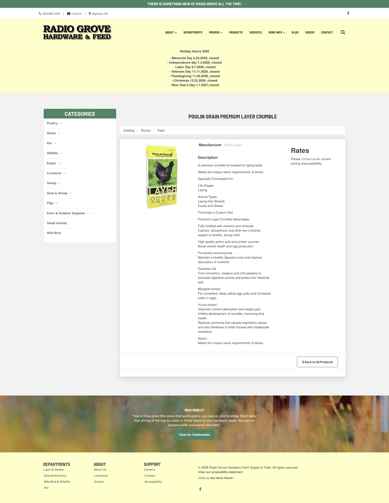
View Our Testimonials (194, 434)
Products (236, 32)
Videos (309, 32)
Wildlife (53, 153)
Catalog (129, 130)
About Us (100, 469)
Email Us (77, 13)
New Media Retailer (221, 478)
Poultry (53, 123)
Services (255, 32)
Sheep (52, 183)
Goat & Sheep (57, 193)
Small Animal (57, 223)
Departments (192, 32)
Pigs (50, 203)
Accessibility (153, 481)
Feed (161, 130)
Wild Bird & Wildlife (57, 481)
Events (99, 481)
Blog (295, 32)
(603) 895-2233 (51, 13)
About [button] (169, 32)
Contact (327, 32)
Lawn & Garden (53, 469)
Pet (49, 143)
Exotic (52, 163)
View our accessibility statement (220, 471)
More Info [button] (276, 32)
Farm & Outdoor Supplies (66, 213)
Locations (101, 475)
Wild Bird (54, 233)
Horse (52, 133)
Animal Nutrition (55, 475)
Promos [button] (214, 32)
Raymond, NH (100, 13)
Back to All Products (318, 362)
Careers (149, 469)
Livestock (54, 173)
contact (306, 158)
